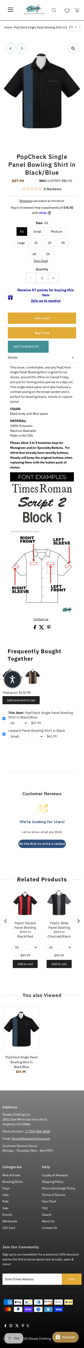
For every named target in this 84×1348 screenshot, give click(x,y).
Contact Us (49, 1228)
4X (34, 254)
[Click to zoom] (73, 49)
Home (8, 27)
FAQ (45, 1208)
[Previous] (11, 48)
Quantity (42, 269)
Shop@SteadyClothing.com (30, 1139)
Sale (5, 1208)
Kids (5, 1201)
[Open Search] (54, 10)
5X (48, 254)
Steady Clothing (40, 1338)
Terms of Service (53, 1195)
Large (21, 243)
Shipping (25, 201)
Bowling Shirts (12, 1182)
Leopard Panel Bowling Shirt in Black (36, 730)
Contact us (40, 619)
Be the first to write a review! (42, 844)
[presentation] (5, 921)
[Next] (22, 48)
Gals (5, 1195)
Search (47, 1215)
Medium (56, 231)
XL (36, 243)
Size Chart (41, 261)
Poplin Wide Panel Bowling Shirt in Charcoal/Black (59, 929)
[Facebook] (5, 1326)
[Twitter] (17, 1326)
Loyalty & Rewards (55, 1175)
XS (22, 231)
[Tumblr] (28, 1326)
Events (7, 1215)
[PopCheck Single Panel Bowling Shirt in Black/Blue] (21, 1029)
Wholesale (9, 1221)
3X (63, 243)
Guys (6, 1188)
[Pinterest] (23, 1326)
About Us (48, 1221)
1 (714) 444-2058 (37, 1131)
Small (37, 231)
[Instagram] (10, 1326)
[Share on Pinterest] (49, 628)
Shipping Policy (52, 1182)
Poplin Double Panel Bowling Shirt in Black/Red (25, 929)
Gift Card (8, 1228)
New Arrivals (11, 1175)
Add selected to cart (21, 700)
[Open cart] (77, 10)
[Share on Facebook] (35, 628)
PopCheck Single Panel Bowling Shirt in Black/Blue (40, 715)
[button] (73, 27)
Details (13, 357)
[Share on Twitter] (42, 628)
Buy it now (42, 333)
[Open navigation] (10, 10)
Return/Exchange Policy (58, 1188)
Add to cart (25, 964)
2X (50, 243)
